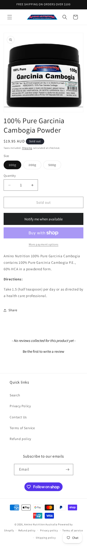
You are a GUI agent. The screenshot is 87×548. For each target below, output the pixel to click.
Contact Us (18, 417)
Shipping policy (46, 537)
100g (15, 165)
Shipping (27, 147)
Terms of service (72, 530)
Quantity (10, 176)
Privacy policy (49, 530)
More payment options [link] (43, 244)
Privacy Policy (20, 406)
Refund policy (20, 439)
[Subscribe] (67, 469)
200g (35, 165)
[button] (9, 17)
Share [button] (12, 310)
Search (15, 395)
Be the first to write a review (43, 351)
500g (54, 165)
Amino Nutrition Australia (41, 524)
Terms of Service (22, 428)
